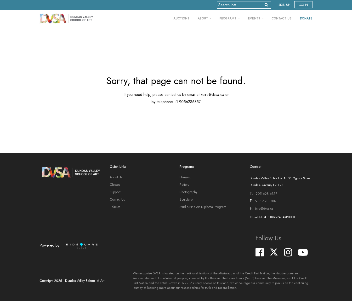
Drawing (186, 177)
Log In (303, 5)
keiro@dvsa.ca (212, 94)
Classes (115, 184)
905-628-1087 (266, 201)
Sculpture (186, 199)
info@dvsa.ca (264, 208)
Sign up (284, 5)
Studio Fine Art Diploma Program (203, 206)
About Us (116, 177)
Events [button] (254, 18)
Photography (188, 192)
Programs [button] (229, 18)
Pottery (184, 184)
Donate (306, 18)
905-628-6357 (266, 193)
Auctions (181, 18)
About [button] (203, 18)
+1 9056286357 (187, 101)
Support (115, 192)
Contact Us (282, 18)
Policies (115, 206)
